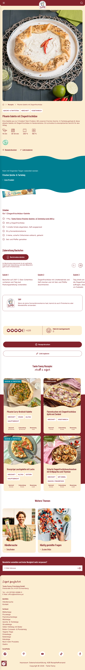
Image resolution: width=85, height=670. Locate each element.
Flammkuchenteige (9, 617)
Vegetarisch (37, 110)
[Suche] (81, 3)
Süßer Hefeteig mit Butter (12, 627)
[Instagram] (4, 653)
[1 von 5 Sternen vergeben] (8, 330)
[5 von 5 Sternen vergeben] (23, 330)
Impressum (24, 663)
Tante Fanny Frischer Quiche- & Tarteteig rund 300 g (32, 219)
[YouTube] (42, 653)
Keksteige (6, 639)
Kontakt (5, 604)
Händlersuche (7, 602)
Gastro (5, 644)
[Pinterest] (23, 653)
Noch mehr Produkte (10, 642)
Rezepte (11, 104)
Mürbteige (6, 619)
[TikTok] (61, 653)
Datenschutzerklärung (37, 663)
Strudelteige (7, 624)
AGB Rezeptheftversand (56, 663)
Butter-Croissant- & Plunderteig (14, 629)
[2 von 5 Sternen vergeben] (12, 330)
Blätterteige (6, 612)
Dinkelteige (6, 634)
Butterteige (6, 637)
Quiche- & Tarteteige (10, 622)
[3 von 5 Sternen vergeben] (16, 330)
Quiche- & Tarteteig (11, 110)
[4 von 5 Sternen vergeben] (19, 330)
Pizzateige (6, 614)
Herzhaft (25, 110)
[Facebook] (80, 653)
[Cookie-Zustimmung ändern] (4, 663)
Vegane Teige (7, 632)
